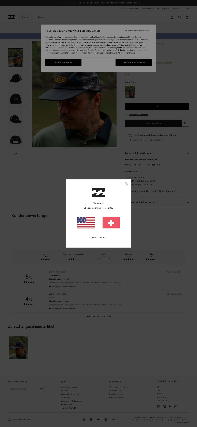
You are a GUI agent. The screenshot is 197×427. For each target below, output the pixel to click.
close (126, 183)
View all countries (98, 237)
